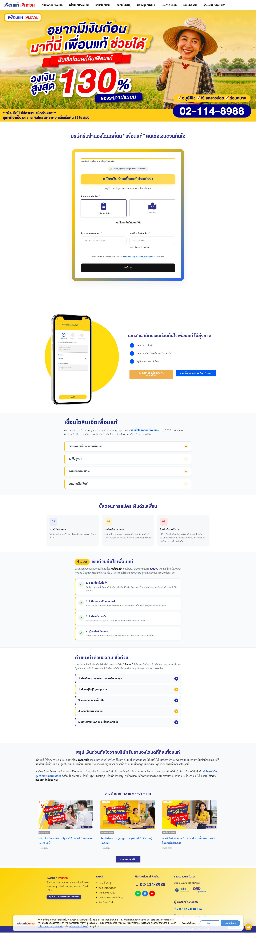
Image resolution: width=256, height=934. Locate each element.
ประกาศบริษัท (169, 5)
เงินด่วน (154, 569)
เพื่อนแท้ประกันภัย (79, 5)
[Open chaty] (248, 927)
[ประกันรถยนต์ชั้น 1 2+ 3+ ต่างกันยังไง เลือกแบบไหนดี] (189, 814)
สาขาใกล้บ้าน (102, 5)
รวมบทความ (190, 5)
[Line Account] (138, 893)
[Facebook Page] (145, 893)
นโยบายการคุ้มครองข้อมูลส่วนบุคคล (138, 256)
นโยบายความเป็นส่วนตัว (50, 926)
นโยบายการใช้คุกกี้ (78, 926)
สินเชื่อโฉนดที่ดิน (45, 833)
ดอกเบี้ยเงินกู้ (123, 5)
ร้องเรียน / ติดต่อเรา (214, 5)
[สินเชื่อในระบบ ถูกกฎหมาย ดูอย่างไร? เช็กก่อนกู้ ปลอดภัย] (66, 814)
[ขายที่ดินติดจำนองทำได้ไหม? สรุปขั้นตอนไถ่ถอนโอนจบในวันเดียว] (127, 814)
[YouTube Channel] (152, 893)
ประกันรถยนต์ (168, 833)
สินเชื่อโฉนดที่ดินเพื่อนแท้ (144, 430)
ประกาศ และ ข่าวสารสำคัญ (111, 897)
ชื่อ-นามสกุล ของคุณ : (91, 233)
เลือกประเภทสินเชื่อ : (90, 196)
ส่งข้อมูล (128, 268)
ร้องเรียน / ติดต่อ (106, 902)
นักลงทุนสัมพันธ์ (146, 5)
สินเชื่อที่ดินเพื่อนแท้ (52, 5)
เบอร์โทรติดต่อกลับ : (139, 233)
